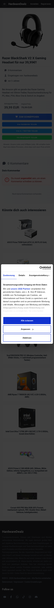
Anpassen (25, 329)
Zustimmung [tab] (9, 275)
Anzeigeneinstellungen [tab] (39, 275)
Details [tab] (22, 275)
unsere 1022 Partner (20, 289)
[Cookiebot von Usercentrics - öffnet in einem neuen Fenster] (39, 268)
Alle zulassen (27, 320)
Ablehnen (27, 338)
